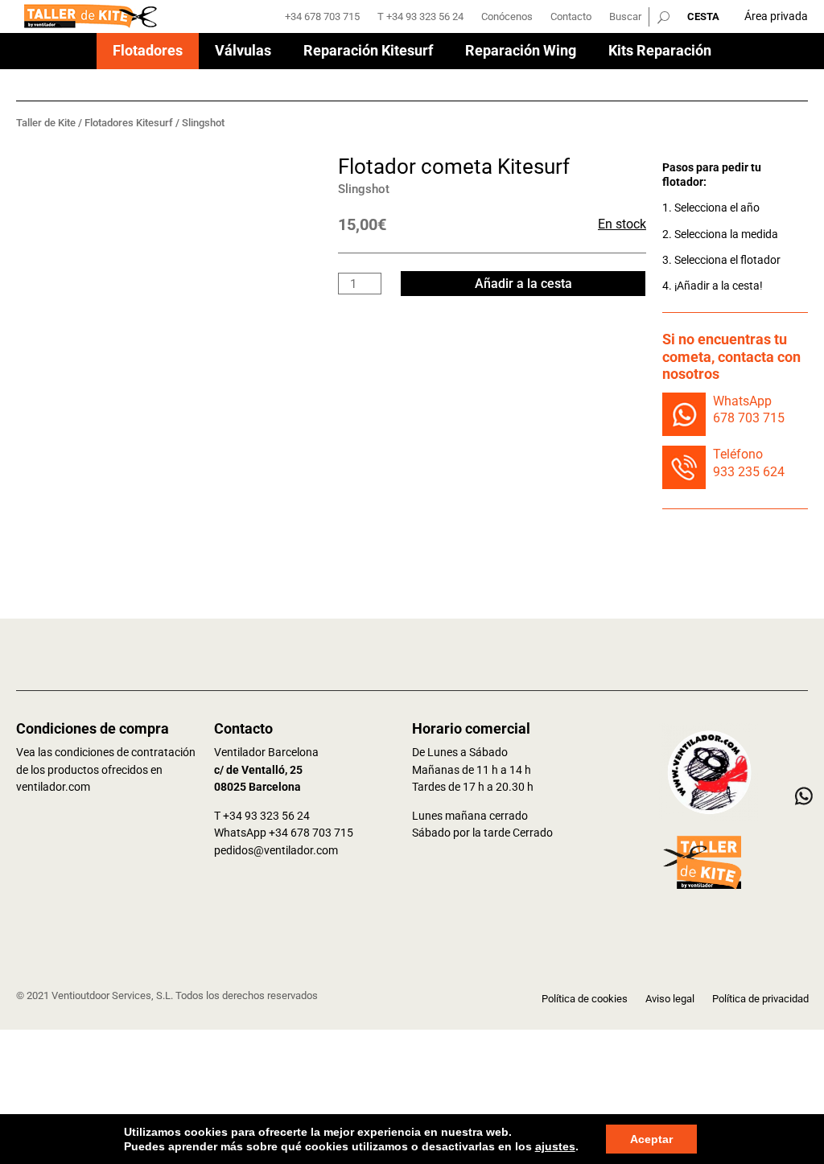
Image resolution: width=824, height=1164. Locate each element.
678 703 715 (749, 418)
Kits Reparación (659, 52)
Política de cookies (585, 999)
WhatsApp (742, 401)
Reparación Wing (520, 52)
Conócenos (507, 17)
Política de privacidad (760, 999)
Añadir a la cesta (523, 283)
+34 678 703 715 (322, 17)
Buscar (625, 17)
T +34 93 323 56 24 (420, 17)
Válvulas (243, 52)
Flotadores (148, 52)
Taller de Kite (46, 123)
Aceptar (651, 1139)
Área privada (776, 16)
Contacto (570, 17)
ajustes (555, 1146)
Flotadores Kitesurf (128, 123)
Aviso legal (669, 999)
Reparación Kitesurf (368, 52)
